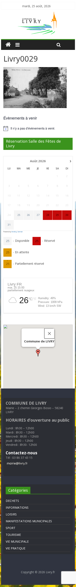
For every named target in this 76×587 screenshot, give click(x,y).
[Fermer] (49, 333)
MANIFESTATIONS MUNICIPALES (29, 521)
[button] (38, 353)
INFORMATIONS (17, 507)
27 (38, 215)
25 (18, 215)
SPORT (10, 528)
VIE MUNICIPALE (17, 541)
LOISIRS (11, 514)
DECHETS (12, 501)
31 (9, 225)
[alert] (38, 128)
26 (28, 215)
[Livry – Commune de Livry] (38, 14)
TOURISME (13, 535)
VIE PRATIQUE (15, 548)
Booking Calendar (17, 232)
